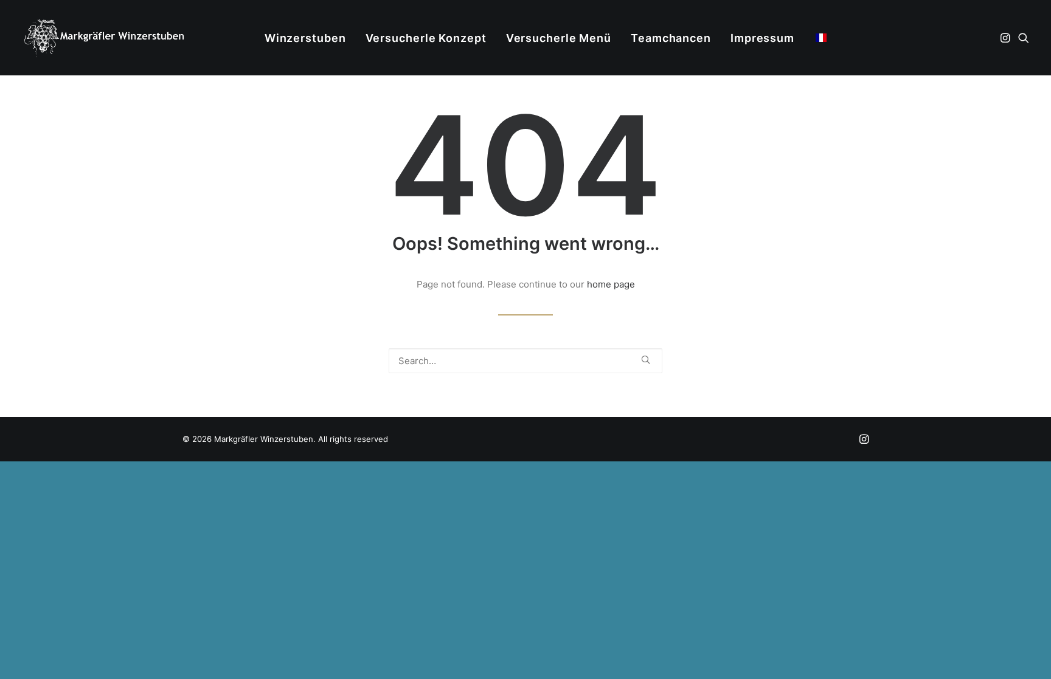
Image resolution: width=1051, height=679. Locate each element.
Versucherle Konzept (426, 38)
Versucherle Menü (558, 38)
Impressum (762, 38)
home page (611, 284)
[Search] (525, 360)
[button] (1006, 37)
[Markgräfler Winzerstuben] (104, 37)
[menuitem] (305, 38)
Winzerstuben (305, 38)
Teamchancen (671, 38)
